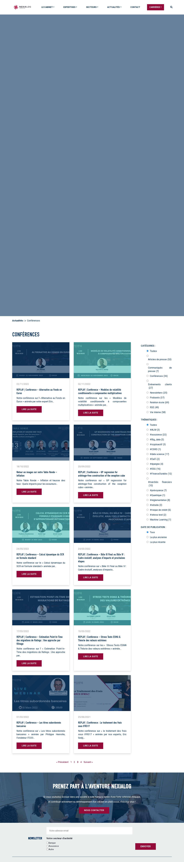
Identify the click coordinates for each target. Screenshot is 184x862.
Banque (52, 842)
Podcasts (157, 397)
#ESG (155, 468)
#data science (159, 454)
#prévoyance (158, 490)
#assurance (158, 434)
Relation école (159, 402)
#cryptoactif (158, 444)
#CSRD (155, 449)
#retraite (156, 505)
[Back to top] (180, 850)
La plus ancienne (158, 537)
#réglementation (160, 500)
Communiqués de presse (160, 369)
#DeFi (155, 459)
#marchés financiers (160, 484)
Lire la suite (29, 409)
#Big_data (157, 439)
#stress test (158, 514)
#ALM (155, 429)
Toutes (153, 351)
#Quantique (157, 495)
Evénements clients (160, 386)
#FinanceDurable (161, 473)
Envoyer (145, 846)
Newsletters (158, 392)
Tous (152, 532)
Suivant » (88, 762)
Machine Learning (160, 519)
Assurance (54, 846)
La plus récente (157, 542)
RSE (154, 407)
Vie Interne (158, 412)
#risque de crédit (160, 510)
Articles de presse (159, 359)
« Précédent (62, 762)
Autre (51, 849)
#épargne (156, 464)
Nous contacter (94, 810)
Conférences (159, 376)
